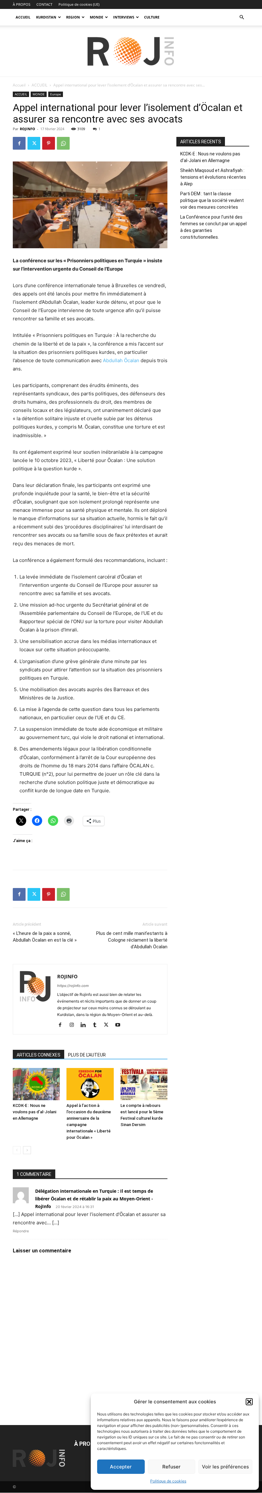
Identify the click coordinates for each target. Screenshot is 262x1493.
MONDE (96, 17)
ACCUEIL (23, 17)
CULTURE (151, 17)
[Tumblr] (97, 1025)
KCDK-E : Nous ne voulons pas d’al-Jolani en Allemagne (34, 1112)
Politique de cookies (168, 1481)
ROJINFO (27, 128)
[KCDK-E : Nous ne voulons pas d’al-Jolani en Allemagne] (36, 1084)
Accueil (19, 85)
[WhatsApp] (63, 143)
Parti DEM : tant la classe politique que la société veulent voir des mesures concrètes (212, 200)
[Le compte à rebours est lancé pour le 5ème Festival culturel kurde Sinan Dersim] (143, 1084)
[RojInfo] (131, 51)
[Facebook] (19, 143)
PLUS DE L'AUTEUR (87, 1054)
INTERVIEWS (123, 17)
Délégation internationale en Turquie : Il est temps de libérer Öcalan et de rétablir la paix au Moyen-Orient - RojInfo (94, 1198)
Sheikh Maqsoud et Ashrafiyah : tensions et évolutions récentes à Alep (213, 177)
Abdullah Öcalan (121, 360)
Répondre (21, 1231)
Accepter (121, 1467)
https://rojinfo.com (73, 985)
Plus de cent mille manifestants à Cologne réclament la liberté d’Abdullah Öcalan (131, 940)
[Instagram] (74, 1025)
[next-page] (27, 1150)
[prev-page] (17, 1150)
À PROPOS (21, 4)
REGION (73, 17)
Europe (55, 94)
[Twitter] (33, 143)
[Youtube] (120, 1025)
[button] (249, 1402)
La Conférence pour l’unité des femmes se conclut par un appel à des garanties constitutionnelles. (213, 227)
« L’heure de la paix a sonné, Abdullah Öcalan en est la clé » (45, 936)
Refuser (171, 1467)
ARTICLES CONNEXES (38, 1054)
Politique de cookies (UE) (78, 4)
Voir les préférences (225, 1467)
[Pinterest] (48, 143)
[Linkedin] (85, 1025)
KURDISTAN (46, 17)
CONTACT (44, 4)
